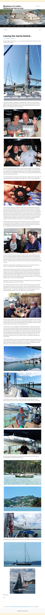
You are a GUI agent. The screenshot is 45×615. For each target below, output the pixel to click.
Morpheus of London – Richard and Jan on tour (13, 7)
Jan (14, 38)
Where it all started (20, 25)
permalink (36, 606)
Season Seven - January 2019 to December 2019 (19, 606)
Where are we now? (29, 25)
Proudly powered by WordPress (22, 610)
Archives (35, 25)
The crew (9, 25)
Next (40, 29)
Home (5, 25)
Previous (5, 29)
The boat (14, 25)
